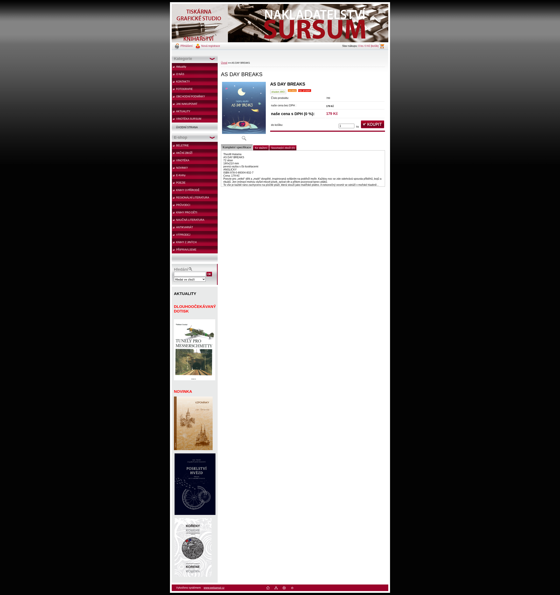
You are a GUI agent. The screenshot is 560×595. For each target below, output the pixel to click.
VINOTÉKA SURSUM (188, 118)
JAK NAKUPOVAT (186, 103)
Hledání (181, 269)
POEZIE (181, 182)
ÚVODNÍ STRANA (187, 127)
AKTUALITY (183, 111)
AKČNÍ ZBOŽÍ (184, 152)
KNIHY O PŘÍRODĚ (188, 190)
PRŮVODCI (183, 205)
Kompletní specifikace (237, 147)
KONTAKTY (183, 81)
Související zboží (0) (283, 147)
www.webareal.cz (214, 587)
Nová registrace (210, 45)
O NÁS (180, 74)
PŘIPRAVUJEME (186, 249)
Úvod (224, 62)
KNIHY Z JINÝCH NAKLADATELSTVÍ (184, 243)
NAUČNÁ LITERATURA (190, 219)
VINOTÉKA (182, 160)
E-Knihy (181, 175)
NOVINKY (182, 167)
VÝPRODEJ (183, 234)
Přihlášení (186, 45)
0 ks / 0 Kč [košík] (368, 45)
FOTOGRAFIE (184, 89)
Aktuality (181, 66)
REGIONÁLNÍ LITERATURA (192, 197)
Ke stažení (261, 147)
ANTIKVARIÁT (184, 227)
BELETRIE (182, 145)
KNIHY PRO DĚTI (186, 212)
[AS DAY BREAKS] (244, 112)
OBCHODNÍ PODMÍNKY (190, 96)
